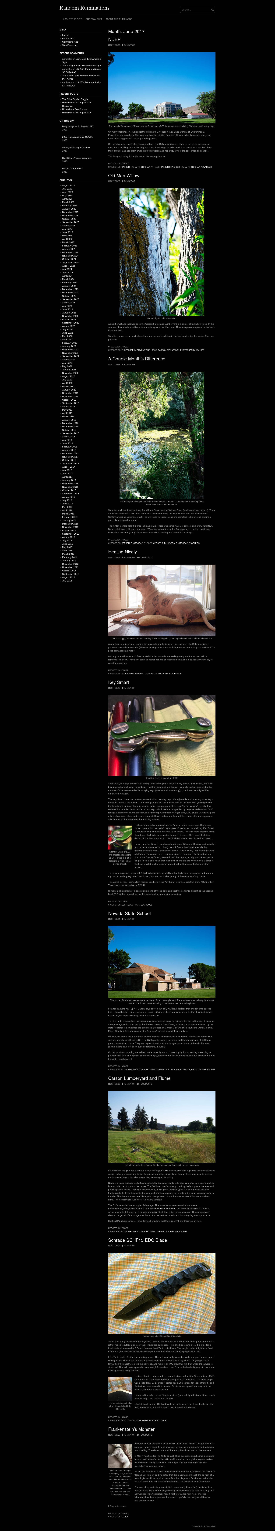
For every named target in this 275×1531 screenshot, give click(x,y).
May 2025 (67, 235)
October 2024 (69, 259)
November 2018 (70, 426)
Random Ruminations (84, 7)
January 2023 (69, 312)
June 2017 (67, 473)
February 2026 (69, 205)
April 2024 (67, 276)
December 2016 (70, 483)
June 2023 (67, 309)
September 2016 (70, 493)
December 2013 (70, 564)
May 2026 (67, 195)
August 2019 (68, 406)
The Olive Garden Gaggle (75, 99)
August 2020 (68, 376)
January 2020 (69, 389)
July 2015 (67, 540)
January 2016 (69, 520)
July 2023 (67, 306)
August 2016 (68, 497)
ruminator (129, 45)
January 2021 (69, 369)
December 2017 (70, 453)
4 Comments (145, 1084)
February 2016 (69, 517)
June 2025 (67, 232)
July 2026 (67, 188)
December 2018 (70, 423)
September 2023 (70, 299)
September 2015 (70, 534)
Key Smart (118, 682)
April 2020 (67, 383)
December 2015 (70, 523)
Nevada (175, 350)
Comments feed (70, 42)
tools (130, 905)
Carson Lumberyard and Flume (139, 1078)
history (174, 1231)
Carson (125, 167)
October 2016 (69, 490)
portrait (176, 674)
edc (143, 905)
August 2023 (68, 302)
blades (137, 1420)
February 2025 (69, 245)
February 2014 (69, 557)
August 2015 (68, 537)
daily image (176, 1070)
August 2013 (68, 577)
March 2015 (68, 554)
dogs (177, 167)
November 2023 (70, 292)
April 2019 (67, 413)
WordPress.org (69, 45)
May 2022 (67, 336)
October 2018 (69, 430)
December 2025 (70, 212)
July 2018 (67, 440)
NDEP (114, 39)
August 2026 (68, 185)
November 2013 (70, 567)
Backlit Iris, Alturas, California (76, 158)
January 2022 (69, 346)
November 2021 (70, 353)
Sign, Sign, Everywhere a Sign (85, 65)
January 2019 (69, 420)
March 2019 (68, 416)
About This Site (72, 19)
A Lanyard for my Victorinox (76, 147)
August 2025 (68, 225)
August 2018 (68, 436)
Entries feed (68, 38)
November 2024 (70, 255)
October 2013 (69, 570)
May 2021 (67, 366)
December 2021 (70, 349)
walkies (207, 167)
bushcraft (148, 1420)
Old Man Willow (123, 175)
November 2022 (70, 316)
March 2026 (68, 202)
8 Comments (145, 557)
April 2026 (67, 198)
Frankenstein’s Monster (131, 1429)
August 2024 (68, 265)
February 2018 (69, 446)
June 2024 (67, 272)
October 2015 (69, 530)
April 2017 (67, 477)
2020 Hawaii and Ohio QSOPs (77, 137)
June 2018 (67, 443)
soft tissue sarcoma (165, 1208)
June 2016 (67, 503)
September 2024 (70, 262)
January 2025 (69, 249)
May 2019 (67, 410)
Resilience (67, 106)
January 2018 (69, 450)
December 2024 (70, 252)
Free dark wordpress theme (203, 1526)
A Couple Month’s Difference (136, 358)
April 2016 (67, 510)
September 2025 (70, 222)
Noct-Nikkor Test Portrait (74, 109)
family (134, 167)
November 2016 (70, 487)
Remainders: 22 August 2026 (77, 102)
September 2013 (70, 574)
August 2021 (68, 359)
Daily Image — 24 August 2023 (77, 126)
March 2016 (68, 513)
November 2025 (70, 215)
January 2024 (69, 286)
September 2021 (70, 356)
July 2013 (67, 580)
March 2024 (68, 279)
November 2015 (70, 527)
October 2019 (69, 400)
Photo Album (94, 19)
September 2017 (70, 463)
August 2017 (68, 467)
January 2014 (69, 560)
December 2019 (70, 393)
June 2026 (67, 192)
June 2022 (67, 333)
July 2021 (67, 363)
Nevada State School (129, 913)
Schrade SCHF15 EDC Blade (137, 1240)
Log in (65, 35)
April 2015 (67, 550)
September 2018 (70, 433)
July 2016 (67, 500)
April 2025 (67, 239)
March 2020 (68, 386)
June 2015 (67, 544)
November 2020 (70, 373)
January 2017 (69, 480)
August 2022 (68, 326)
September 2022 (70, 322)
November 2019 (70, 396)
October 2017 (69, 460)
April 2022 (67, 339)
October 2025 (69, 219)
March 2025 (68, 242)
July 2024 (67, 269)
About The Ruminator (119, 19)
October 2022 (69, 319)
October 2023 (69, 296)
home (168, 674)
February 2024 (69, 282)
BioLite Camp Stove (72, 168)
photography (145, 167)
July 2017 (67, 470)
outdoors (126, 1070)
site (166, 1170)
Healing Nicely (122, 551)
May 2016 (67, 507)
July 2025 (67, 229)
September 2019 (70, 403)
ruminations (143, 350)
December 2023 (70, 289)
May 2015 (67, 547)
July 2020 (67, 379)
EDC (123, 905)
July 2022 (67, 329)
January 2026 (69, 209)
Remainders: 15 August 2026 (77, 112)
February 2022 (69, 343)
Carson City (166, 167)
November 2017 (70, 456)
